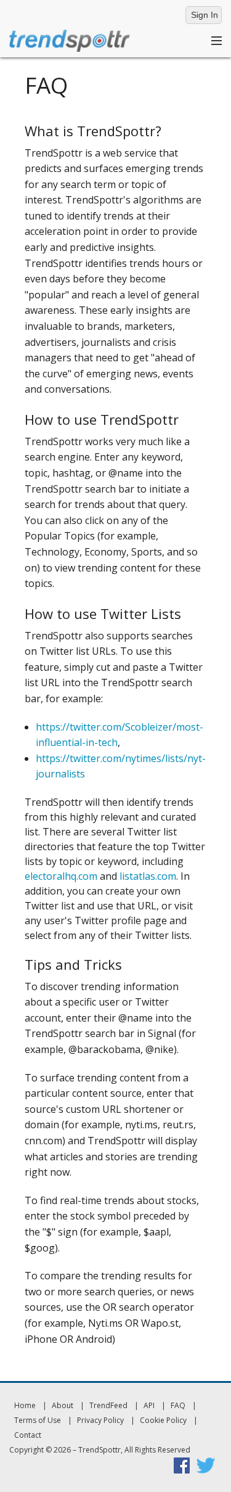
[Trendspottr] (69, 39)
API (149, 1405)
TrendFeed (108, 1405)
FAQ (178, 1405)
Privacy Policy (100, 1420)
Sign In (204, 15)
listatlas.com (148, 876)
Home (25, 1405)
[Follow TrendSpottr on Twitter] (206, 1464)
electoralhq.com (61, 876)
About (62, 1405)
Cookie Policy (163, 1420)
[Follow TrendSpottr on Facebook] (182, 1464)
